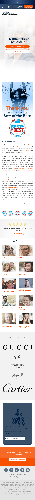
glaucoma (24, 168)
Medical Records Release (18, 7)
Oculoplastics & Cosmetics (24, 308)
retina (19, 168)
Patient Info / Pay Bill (8, 6)
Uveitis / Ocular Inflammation (24, 327)
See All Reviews (17, 233)
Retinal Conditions (8, 308)
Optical (21, 257)
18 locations (25, 150)
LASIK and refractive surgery (9, 170)
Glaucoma (22, 274)
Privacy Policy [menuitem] (14, 477)
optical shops (7, 203)
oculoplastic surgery (24, 170)
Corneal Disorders (8, 326)
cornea (15, 168)
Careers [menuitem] (23, 477)
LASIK (4, 257)
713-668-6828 (3, 6)
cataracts (10, 187)
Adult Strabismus (25, 290)
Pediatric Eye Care (8, 291)
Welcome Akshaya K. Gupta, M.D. (17, 2)
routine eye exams (11, 180)
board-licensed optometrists (23, 147)
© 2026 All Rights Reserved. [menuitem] (17, 474)
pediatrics (30, 168)
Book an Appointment (28, 7)
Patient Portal (17, 51)
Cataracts (5, 274)
